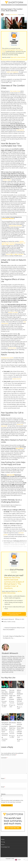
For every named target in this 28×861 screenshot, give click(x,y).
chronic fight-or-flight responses (14, 254)
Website (3, 794)
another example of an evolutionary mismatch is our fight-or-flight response (13, 243)
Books (5, 621)
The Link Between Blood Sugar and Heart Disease (12, 694)
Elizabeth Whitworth (13, 14)
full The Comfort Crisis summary (12, 592)
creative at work (16, 379)
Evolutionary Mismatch (8, 218)
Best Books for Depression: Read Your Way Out (12, 726)
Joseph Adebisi (4, 702)
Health (9, 621)
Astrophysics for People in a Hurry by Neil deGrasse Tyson (5, 727)
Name (3, 778)
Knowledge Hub (5, 847)
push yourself (10, 475)
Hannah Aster (20, 736)
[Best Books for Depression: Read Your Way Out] (13, 714)
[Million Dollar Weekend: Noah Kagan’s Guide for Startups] (20, 681)
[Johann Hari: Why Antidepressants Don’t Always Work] (5, 681)
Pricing (3, 842)
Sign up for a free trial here (18, 57)
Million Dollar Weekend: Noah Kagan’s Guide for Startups (20, 695)
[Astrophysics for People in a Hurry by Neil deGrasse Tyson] (5, 714)
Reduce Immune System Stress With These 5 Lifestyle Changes (20, 728)
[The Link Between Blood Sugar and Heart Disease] (13, 681)
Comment (4, 758)
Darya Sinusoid (11, 702)
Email (3, 787)
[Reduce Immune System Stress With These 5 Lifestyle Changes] (20, 714)
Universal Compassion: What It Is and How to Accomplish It (13, 628)
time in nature (7, 180)
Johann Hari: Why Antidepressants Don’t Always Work (5, 694)
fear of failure (19, 448)
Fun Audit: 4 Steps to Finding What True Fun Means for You (13, 637)
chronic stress (12, 348)
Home (2, 839)
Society (13, 621)
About (2, 844)
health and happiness (12, 72)
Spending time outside (7, 358)
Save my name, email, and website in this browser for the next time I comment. (12, 801)
